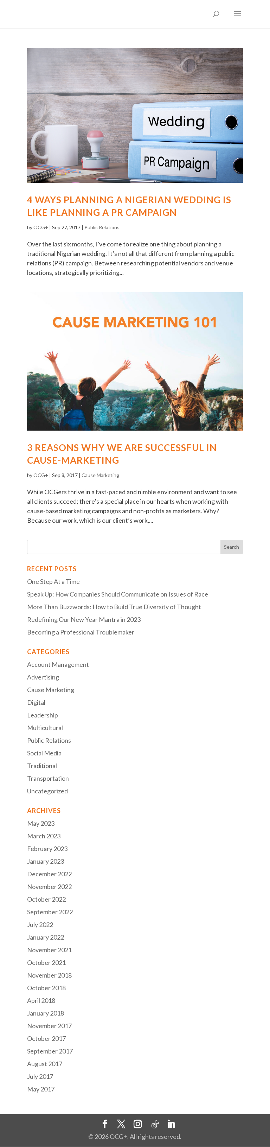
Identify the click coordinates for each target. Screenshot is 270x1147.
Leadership (42, 715)
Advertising (43, 677)
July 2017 (40, 1076)
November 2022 (49, 886)
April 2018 (41, 1000)
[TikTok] (155, 1124)
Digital (36, 702)
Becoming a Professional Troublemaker (80, 632)
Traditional (42, 765)
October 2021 (46, 962)
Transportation (48, 778)
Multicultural (45, 728)
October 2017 (46, 1038)
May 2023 (40, 823)
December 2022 (49, 874)
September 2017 (50, 1051)
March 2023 (43, 836)
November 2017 (49, 1026)
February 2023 (47, 848)
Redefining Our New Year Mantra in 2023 (84, 619)
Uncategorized (47, 791)
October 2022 (46, 899)
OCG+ (40, 227)
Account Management (58, 664)
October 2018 (46, 988)
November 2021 (49, 950)
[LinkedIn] (171, 1124)
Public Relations (102, 227)
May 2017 (40, 1089)
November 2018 (49, 975)
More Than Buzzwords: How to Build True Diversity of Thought (114, 607)
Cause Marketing (100, 475)
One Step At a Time (53, 581)
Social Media (44, 753)
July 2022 (40, 924)
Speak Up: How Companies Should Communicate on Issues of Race (117, 594)
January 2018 (45, 1013)
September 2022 (50, 912)
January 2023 (45, 861)
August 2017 (44, 1064)
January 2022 (45, 937)
